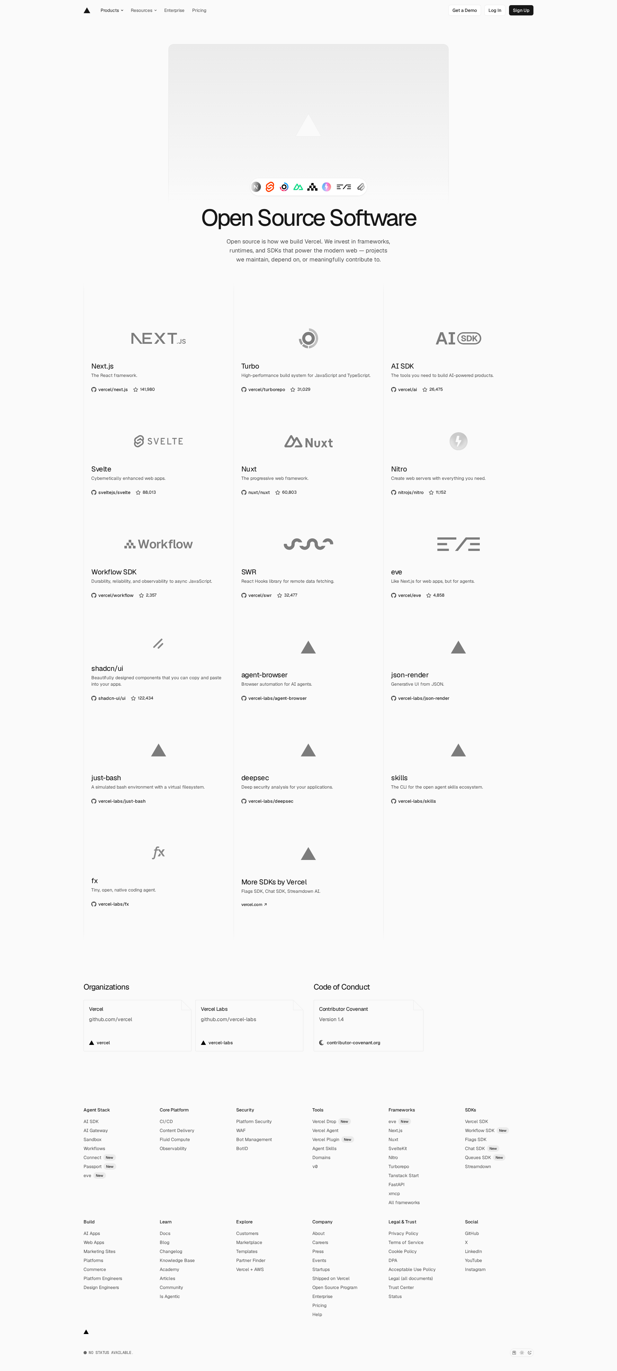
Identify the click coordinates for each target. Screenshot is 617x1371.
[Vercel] (87, 10)
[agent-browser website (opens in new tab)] (309, 662)
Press (318, 1251)
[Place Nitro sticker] (326, 187)
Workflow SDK (486, 1130)
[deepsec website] (309, 765)
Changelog (171, 1251)
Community (171, 1287)
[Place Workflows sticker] (312, 187)
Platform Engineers (103, 1278)
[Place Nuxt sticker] (298, 187)
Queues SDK (484, 1157)
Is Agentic (170, 1296)
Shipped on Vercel (331, 1278)
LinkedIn (473, 1251)
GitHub (472, 1233)
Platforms (93, 1260)
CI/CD (166, 1121)
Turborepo (399, 1166)
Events (319, 1260)
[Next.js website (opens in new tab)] (159, 354)
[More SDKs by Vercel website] (309, 868)
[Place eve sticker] (344, 187)
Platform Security (254, 1121)
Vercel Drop (330, 1121)
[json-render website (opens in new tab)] (458, 662)
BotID (242, 1148)
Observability (173, 1148)
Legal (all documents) (411, 1278)
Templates (246, 1251)
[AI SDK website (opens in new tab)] (458, 354)
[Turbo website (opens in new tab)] (309, 354)
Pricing (319, 1305)
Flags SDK (476, 1139)
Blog (164, 1242)
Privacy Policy (403, 1233)
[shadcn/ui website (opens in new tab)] (159, 662)
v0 (314, 1166)
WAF (241, 1130)
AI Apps (92, 1233)
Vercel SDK (476, 1121)
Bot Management (254, 1139)
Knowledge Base (177, 1260)
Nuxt (393, 1139)
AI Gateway (96, 1130)
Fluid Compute (175, 1139)
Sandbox (93, 1139)
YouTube (473, 1260)
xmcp (394, 1193)
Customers (247, 1233)
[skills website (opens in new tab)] (458, 765)
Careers (320, 1242)
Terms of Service (406, 1242)
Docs (165, 1233)
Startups (321, 1269)
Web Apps (94, 1242)
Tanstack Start (404, 1175)
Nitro (393, 1157)
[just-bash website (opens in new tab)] (159, 765)
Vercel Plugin (332, 1139)
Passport (99, 1166)
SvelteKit (398, 1148)
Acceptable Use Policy (412, 1269)
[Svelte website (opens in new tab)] (159, 457)
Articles (167, 1278)
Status (395, 1296)
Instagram (475, 1269)
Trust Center (401, 1287)
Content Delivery (177, 1130)
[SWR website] (309, 559)
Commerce (95, 1269)
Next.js (395, 1130)
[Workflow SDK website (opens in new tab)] (159, 559)
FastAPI (397, 1184)
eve (93, 1175)
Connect (98, 1157)
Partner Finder (250, 1260)
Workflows (94, 1148)
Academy (169, 1269)
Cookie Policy (403, 1251)
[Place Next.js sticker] (256, 187)
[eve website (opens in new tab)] (458, 559)
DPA (393, 1260)
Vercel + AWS (250, 1269)
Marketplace (249, 1242)
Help (317, 1314)
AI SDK (91, 1121)
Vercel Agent (325, 1130)
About (318, 1233)
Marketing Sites (99, 1251)
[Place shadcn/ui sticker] (361, 187)
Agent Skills (324, 1148)
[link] (465, 10)
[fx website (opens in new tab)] (159, 868)
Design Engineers (101, 1287)
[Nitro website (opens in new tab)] (458, 457)
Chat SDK (481, 1148)
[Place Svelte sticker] (270, 187)
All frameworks (404, 1202)
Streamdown (478, 1166)
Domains (321, 1157)
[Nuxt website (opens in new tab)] (309, 457)
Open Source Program (334, 1287)
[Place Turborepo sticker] (284, 187)
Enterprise (322, 1296)
